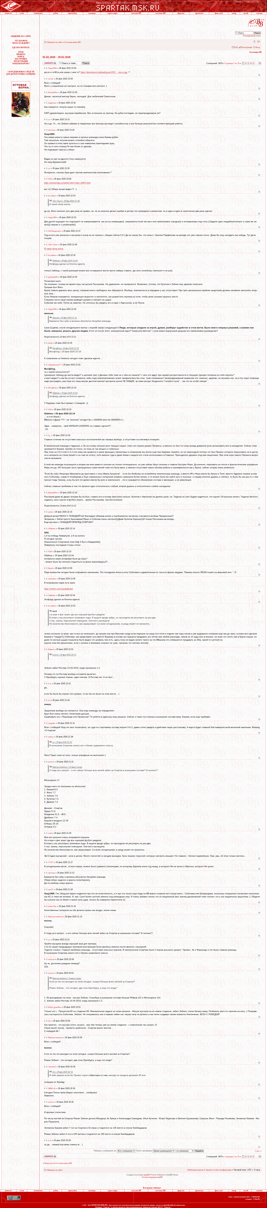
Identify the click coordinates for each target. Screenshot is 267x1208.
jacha (50, 343)
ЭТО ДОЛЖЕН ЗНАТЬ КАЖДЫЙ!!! (21, 42)
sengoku (51, 723)
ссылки (259, 13)
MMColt (52, 1088)
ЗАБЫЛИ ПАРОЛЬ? (21, 63)
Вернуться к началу (259, 75)
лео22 (50, 889)
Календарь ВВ (256, 52)
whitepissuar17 (54, 365)
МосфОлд (52, 388)
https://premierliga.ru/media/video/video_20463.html (67, 183)
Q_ (49, 435)
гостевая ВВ (160, 13)
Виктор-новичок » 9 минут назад (66, 978)
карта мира (112, 13)
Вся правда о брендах (152, 1188)
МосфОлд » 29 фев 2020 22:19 (65, 348)
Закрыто (46, 62)
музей (245, 13)
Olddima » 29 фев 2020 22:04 (65, 260)
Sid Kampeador (54, 231)
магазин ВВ (136, 13)
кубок (55, 13)
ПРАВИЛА (20, 54)
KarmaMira (53, 92)
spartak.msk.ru (169, 1205)
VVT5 (50, 862)
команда (91, 13)
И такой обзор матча (53, 249)
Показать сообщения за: (105, 1151)
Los (49, 683)
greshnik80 (53, 277)
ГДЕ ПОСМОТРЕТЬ (21, 47)
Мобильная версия (254, 41)
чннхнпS (52, 1066)
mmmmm (52, 578)
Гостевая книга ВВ (72, 42)
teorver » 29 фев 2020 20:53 (64, 655)
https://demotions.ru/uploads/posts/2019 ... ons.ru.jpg (104, 72)
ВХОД (20, 52)
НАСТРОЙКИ (21, 59)
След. (257, 1151)
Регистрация (246, 47)
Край (50, 568)
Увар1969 (52, 68)
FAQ (236, 47)
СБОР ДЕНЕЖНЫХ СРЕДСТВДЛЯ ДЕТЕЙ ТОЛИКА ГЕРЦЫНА (21, 73)
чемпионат (38, 13)
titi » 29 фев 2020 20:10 (62, 1072)
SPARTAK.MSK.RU (99, 1205)
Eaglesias (52, 103)
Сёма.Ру (256, 1199)
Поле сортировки (144, 1151)
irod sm (51, 959)
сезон (22, 13)
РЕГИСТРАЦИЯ (21, 61)
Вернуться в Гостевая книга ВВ (58, 1163)
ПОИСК (20, 57)
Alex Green (53, 244)
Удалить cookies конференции (218, 1170)
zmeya (51, 737)
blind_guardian (54, 1007)
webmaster (255, 1197)
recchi (50, 79)
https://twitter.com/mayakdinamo (58, 589)
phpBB (146, 1175)
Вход (258, 47)
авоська (51, 130)
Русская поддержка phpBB (152, 1177)
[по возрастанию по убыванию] (190, 1151)
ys (49, 119)
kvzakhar (52, 195)
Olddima (51, 528)
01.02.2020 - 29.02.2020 (56, 57)
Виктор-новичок (55, 916)
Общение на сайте (55, 42)
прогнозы (199, 13)
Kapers (51, 649)
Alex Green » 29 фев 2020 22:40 (66, 201)
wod (50, 833)
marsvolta (52, 906)
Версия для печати (258, 41)
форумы (181, 13)
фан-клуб (219, 13)
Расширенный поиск (252, 36)
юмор (234, 13)
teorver (51, 762)
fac (49, 1021)
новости (8, 13)
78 (260, 63)
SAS (50, 179)
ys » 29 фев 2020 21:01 (62, 742)
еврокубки (72, 13)
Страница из (232, 63)
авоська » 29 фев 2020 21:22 (64, 317)
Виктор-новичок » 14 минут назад (67, 767)
